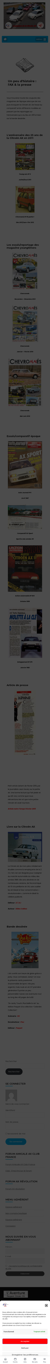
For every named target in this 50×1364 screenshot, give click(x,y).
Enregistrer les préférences (25, 1355)
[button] (46, 1305)
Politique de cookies (13, 1360)
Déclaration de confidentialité (32, 1360)
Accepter (25, 1341)
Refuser (25, 1348)
